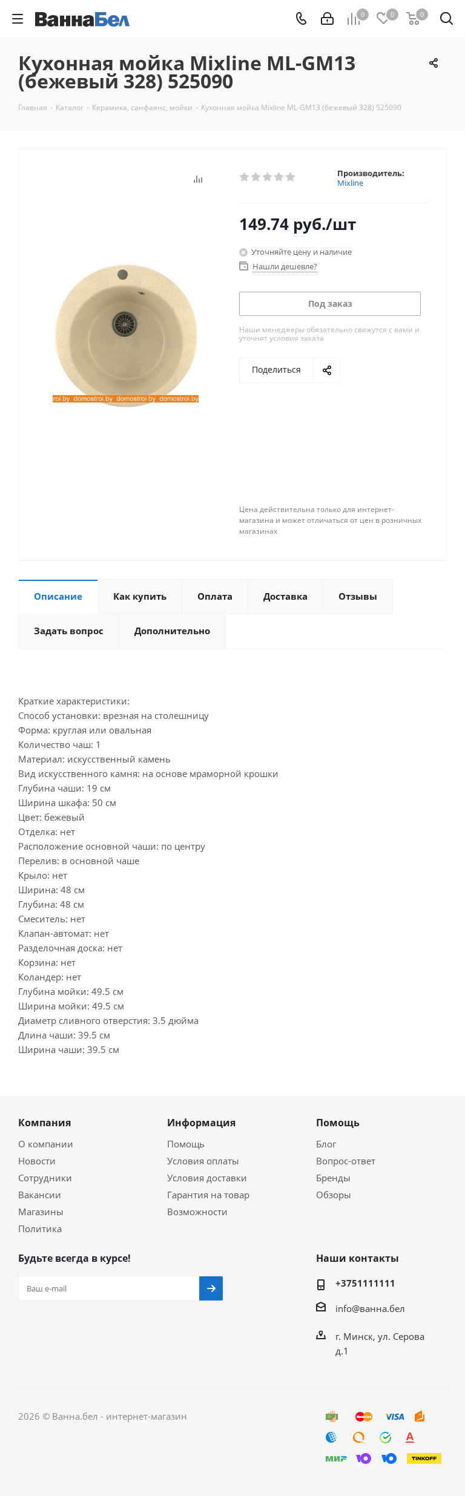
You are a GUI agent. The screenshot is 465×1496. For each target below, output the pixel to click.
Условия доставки (207, 1178)
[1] (245, 177)
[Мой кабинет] (327, 19)
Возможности (197, 1212)
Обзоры (333, 1195)
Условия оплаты (203, 1161)
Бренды (333, 1178)
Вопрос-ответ (345, 1161)
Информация (201, 1122)
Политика (40, 1228)
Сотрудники (45, 1178)
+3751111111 (365, 1283)
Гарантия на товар (208, 1195)
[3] (268, 177)
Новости (37, 1161)
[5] (291, 177)
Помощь (186, 1144)
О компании (45, 1144)
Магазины (41, 1212)
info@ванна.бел (370, 1308)
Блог (326, 1144)
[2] (256, 177)
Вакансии (39, 1195)
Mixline (350, 182)
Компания (44, 1122)
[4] (279, 177)
